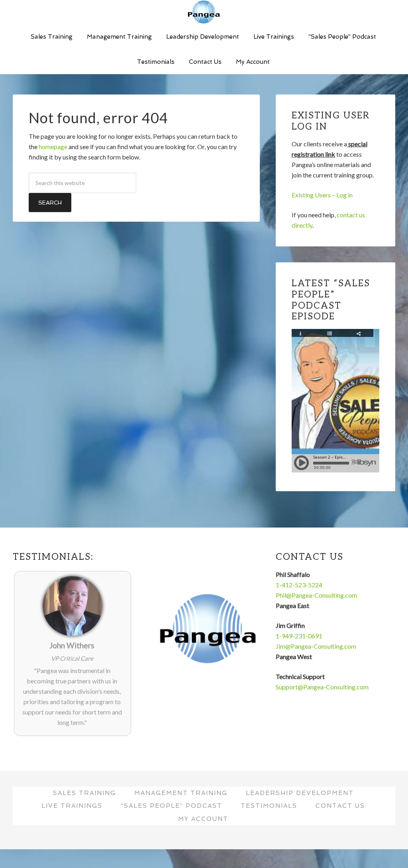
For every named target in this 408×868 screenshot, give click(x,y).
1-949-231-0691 (299, 636)
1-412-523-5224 (299, 585)
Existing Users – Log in (322, 195)
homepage (53, 146)
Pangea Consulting (204, 12)
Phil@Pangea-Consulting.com (316, 595)
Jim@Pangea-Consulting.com (316, 646)
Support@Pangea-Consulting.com (322, 687)
